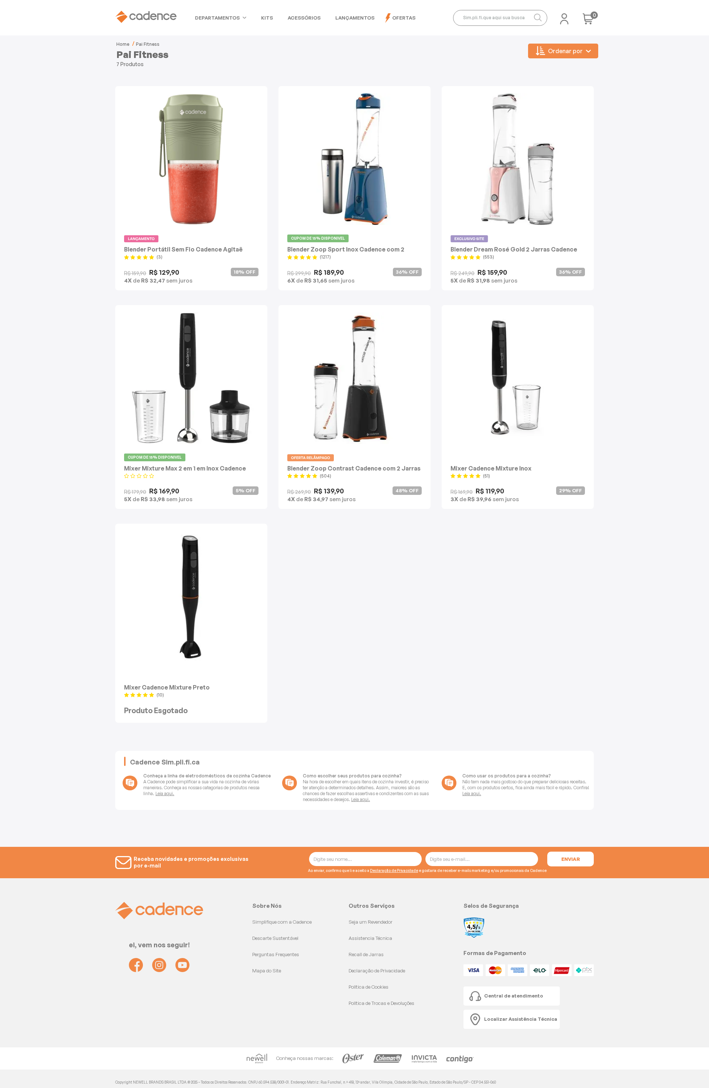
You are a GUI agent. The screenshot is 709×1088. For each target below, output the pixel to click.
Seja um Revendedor (371, 922)
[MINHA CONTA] (564, 16)
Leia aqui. (164, 793)
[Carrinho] (588, 21)
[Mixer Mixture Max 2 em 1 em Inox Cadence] (191, 378)
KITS (267, 18)
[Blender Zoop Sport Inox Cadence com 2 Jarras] (354, 159)
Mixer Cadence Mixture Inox (491, 468)
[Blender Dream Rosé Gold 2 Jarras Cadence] (518, 159)
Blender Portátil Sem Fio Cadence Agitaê (183, 249)
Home (122, 44)
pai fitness (148, 44)
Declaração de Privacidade (394, 870)
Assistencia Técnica (370, 938)
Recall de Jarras (366, 954)
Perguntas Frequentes (275, 954)
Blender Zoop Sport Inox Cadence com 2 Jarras (345, 249)
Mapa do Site (266, 971)
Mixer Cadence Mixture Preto (167, 687)
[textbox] (500, 18)
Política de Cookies (368, 987)
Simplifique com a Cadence (282, 922)
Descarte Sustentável (275, 938)
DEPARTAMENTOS (217, 18)
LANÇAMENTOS (354, 18)
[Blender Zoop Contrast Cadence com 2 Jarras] (354, 378)
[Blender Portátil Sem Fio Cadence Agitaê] (191, 159)
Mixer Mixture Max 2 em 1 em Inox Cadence (185, 468)
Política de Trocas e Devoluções (381, 1003)
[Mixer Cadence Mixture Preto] (191, 597)
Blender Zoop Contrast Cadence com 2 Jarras (354, 468)
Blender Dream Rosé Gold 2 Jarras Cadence (514, 249)
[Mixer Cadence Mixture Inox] (518, 378)
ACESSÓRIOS (304, 18)
